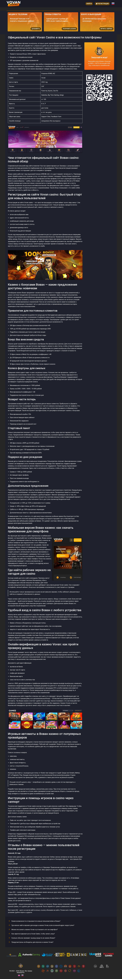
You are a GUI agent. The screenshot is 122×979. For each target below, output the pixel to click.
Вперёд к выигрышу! (99, 63)
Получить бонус (33, 29)
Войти (89, 4)
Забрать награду (105, 29)
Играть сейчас (70, 29)
